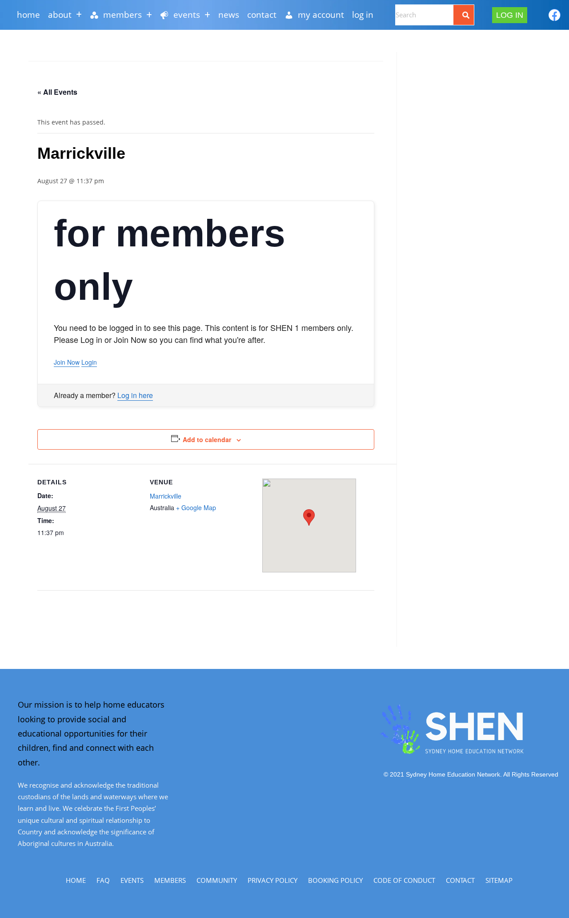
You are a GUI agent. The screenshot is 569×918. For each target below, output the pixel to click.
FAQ (103, 880)
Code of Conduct (404, 880)
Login (89, 362)
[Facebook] (555, 15)
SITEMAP (499, 880)
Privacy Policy (272, 880)
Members (170, 880)
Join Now (67, 362)
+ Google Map (196, 507)
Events (132, 880)
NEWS (228, 14)
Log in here (135, 395)
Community (216, 880)
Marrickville (165, 495)
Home (28, 14)
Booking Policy (335, 880)
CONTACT (261, 14)
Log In (362, 14)
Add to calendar (207, 439)
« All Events (57, 92)
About (60, 14)
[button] (65, 15)
